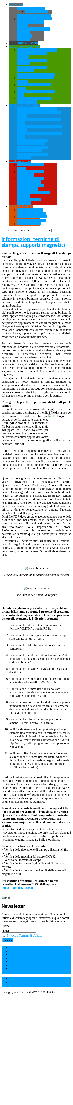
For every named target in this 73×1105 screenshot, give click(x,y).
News (13, 964)
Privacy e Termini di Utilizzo (24, 935)
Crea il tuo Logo (19, 947)
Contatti (14, 978)
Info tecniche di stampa (23, 958)
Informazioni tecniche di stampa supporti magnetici (33, 242)
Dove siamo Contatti (22, 951)
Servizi (13, 968)
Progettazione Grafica (22, 954)
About (13, 971)
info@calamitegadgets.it (17, 887)
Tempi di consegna (21, 961)
